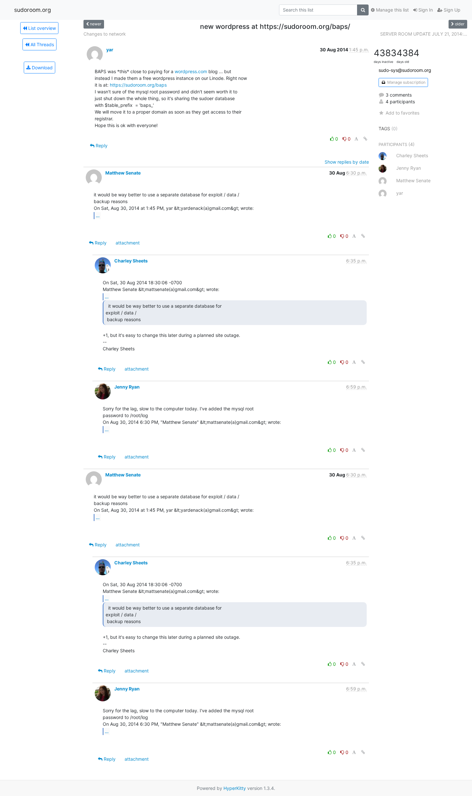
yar (109, 49)
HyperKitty (234, 788)
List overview (41, 28)
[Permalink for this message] (365, 139)
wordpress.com (191, 71)
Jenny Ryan (127, 386)
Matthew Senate (123, 172)
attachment (128, 242)
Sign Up (451, 10)
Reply (101, 145)
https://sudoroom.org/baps (138, 85)
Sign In (425, 10)
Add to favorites (402, 113)
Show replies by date (347, 162)
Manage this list (392, 10)
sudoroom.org (32, 9)
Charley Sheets (131, 260)
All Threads (41, 44)
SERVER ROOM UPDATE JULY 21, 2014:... (423, 34)
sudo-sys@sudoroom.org (405, 70)
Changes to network (104, 34)
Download (42, 67)
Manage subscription (405, 82)
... (98, 215)
